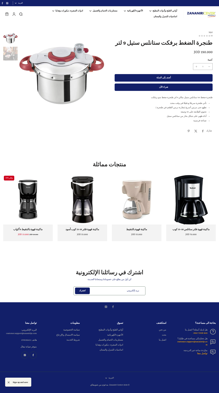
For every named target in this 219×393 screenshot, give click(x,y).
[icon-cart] (6, 14)
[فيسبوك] (2, 3)
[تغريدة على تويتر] (195, 131)
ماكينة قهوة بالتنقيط (136, 229)
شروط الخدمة (73, 340)
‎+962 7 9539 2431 (200, 333)
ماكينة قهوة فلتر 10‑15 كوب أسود (82, 229)
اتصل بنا (162, 340)
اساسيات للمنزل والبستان (111, 350)
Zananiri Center (116, 385)
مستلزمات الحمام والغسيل (110, 340)
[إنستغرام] (7, 3)
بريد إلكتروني (133, 291)
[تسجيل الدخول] (13, 14)
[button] (164, 78)
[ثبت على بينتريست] (188, 131)
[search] (20, 14)
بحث (164, 335)
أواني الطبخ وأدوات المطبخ (111, 330)
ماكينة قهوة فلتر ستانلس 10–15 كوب (191, 229)
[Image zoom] (61, 73)
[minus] (209, 66)
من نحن (162, 330)
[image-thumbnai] (10, 38)
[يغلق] (8, 382)
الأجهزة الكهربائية (115, 335)
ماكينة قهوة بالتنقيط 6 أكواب (28, 229)
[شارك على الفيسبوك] (202, 131)
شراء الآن (163, 87)
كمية (210, 60)
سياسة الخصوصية (71, 330)
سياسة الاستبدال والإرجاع (68, 335)
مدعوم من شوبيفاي (99, 385)
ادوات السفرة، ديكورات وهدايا (109, 345)
